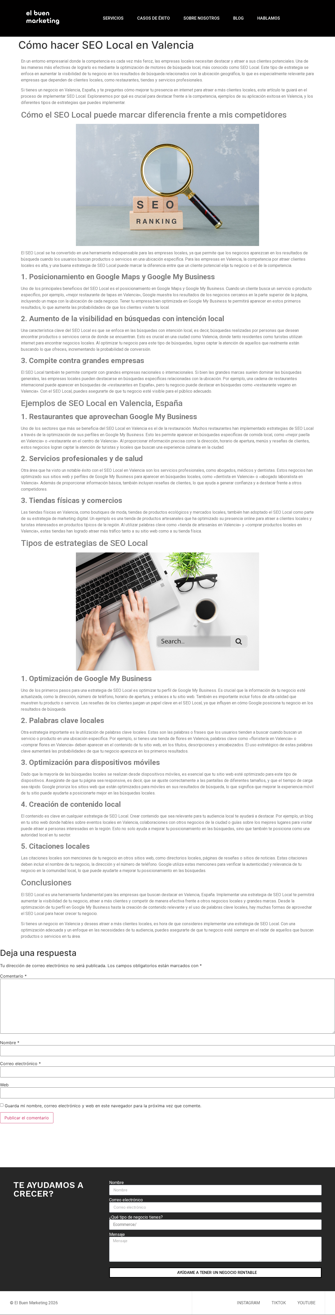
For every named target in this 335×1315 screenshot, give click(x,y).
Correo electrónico (20, 1063)
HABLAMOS (268, 18)
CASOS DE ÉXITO (153, 18)
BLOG (238, 18)
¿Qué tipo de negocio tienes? (136, 1217)
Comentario (13, 976)
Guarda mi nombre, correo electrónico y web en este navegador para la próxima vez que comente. (103, 1106)
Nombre (9, 1042)
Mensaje (117, 1234)
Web (4, 1085)
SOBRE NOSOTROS (201, 18)
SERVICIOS (113, 18)
